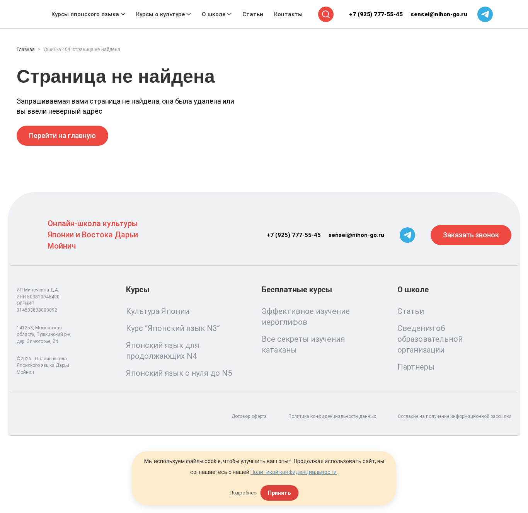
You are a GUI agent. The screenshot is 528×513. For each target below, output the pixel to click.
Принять (279, 493)
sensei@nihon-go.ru (438, 14)
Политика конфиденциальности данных (332, 416)
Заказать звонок (471, 235)
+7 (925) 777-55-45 (376, 14)
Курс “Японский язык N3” (173, 328)
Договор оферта (249, 416)
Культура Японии (157, 311)
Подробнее (243, 493)
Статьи (410, 311)
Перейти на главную (62, 135)
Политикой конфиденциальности (293, 472)
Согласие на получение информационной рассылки (454, 416)
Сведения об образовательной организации (430, 339)
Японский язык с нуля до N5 (179, 373)
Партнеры (415, 367)
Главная (26, 49)
